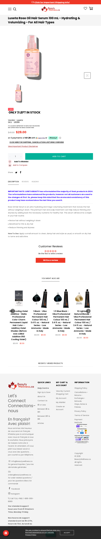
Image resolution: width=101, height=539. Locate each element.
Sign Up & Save (44, 392)
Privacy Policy (80, 411)
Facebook (15, 489)
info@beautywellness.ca (21, 461)
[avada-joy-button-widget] (6, 533)
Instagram (15, 494)
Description (13, 181)
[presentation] (12, 311)
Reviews (25, 181)
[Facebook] (20, 172)
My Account (61, 398)
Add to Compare (20, 165)
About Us (41, 396)
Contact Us (42, 400)
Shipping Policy (81, 388)
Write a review (50, 260)
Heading (35, 181)
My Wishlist (60, 402)
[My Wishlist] (85, 9)
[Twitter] (16, 172)
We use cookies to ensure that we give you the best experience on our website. (42, 531)
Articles (41, 423)
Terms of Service (82, 415)
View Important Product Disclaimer (23, 146)
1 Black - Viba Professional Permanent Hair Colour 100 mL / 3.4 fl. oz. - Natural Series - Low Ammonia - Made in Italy (40, 321)
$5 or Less (42, 405)
